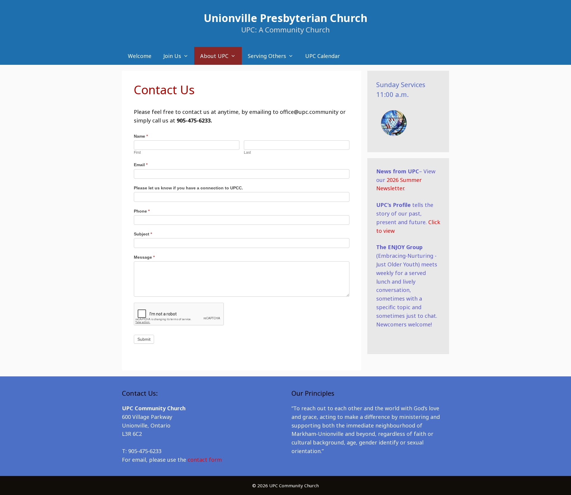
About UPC (214, 55)
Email (141, 164)
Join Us (172, 55)
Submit (143, 339)
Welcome (139, 55)
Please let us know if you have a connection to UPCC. (188, 188)
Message (144, 257)
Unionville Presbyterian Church (285, 18)
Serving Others (267, 55)
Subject (143, 234)
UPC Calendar (322, 55)
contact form (205, 459)
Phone (142, 211)
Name (141, 136)
